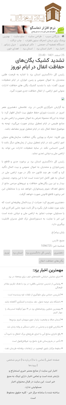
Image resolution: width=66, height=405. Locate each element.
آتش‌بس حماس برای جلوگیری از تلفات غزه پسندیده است (34, 295)
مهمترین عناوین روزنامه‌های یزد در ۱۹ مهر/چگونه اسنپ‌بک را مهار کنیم (33, 311)
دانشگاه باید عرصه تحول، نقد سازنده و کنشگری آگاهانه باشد (33, 302)
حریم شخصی (13, 360)
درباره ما (27, 360)
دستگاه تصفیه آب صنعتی (51, 44)
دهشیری (58, 253)
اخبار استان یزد (44, 48)
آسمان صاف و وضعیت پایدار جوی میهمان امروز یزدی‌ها (35, 320)
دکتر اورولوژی (27, 44)
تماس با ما (38, 360)
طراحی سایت (35, 36)
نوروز (6, 253)
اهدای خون (13, 48)
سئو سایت (19, 36)
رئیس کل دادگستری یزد (38, 253)
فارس (55, 240)
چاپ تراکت (15, 40)
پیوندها (32, 365)
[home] (63, 36)
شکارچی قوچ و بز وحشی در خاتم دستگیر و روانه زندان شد (34, 327)
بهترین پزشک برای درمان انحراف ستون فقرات (34, 38)
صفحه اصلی (52, 360)
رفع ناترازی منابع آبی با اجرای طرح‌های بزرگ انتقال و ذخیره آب (32, 334)
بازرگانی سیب (52, 36)
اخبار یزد (60, 48)
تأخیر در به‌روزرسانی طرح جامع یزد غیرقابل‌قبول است (36, 341)
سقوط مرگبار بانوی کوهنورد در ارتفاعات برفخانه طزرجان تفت (33, 348)
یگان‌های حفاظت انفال (51, 261)
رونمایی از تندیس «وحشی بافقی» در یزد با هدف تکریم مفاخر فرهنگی (33, 285)
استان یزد (28, 48)
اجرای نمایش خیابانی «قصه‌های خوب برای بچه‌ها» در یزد (35, 277)
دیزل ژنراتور (10, 44)
